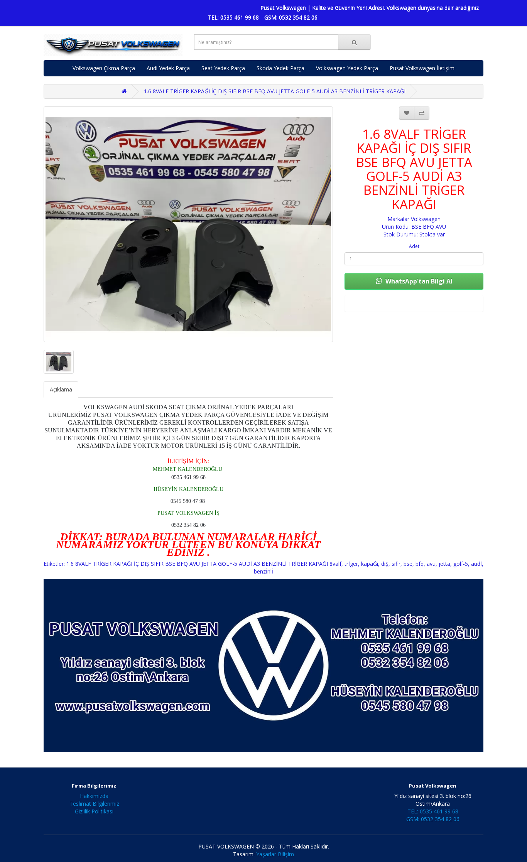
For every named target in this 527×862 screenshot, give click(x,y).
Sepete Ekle (414, 303)
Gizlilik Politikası (94, 811)
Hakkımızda (94, 796)
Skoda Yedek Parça (280, 68)
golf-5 (460, 563)
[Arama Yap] (354, 42)
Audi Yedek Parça (168, 68)
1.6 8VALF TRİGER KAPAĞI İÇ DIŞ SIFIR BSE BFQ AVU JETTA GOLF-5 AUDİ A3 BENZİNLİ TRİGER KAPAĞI (274, 91)
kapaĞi (369, 563)
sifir (396, 563)
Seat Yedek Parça (223, 68)
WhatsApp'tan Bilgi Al (418, 281)
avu (431, 563)
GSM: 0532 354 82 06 (291, 17)
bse (408, 563)
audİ (476, 563)
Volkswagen (426, 219)
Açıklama (61, 389)
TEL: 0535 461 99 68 (233, 17)
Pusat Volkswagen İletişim (422, 68)
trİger (351, 563)
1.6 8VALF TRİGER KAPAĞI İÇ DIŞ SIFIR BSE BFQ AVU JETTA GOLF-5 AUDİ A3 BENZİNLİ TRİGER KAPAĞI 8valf (203, 563)
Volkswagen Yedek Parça (347, 68)
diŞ (384, 563)
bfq (420, 563)
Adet (414, 246)
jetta (444, 563)
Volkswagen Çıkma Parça (104, 68)
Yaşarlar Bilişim (275, 854)
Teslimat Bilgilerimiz (94, 803)
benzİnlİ (263, 571)
